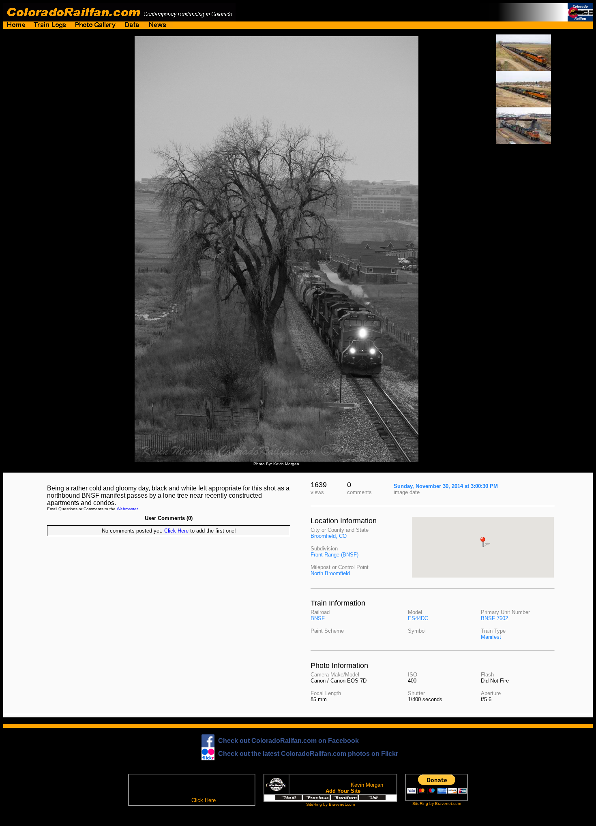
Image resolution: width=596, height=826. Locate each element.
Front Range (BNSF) (334, 555)
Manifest (491, 637)
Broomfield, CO (329, 536)
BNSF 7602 (494, 618)
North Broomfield (330, 573)
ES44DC (418, 618)
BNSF (318, 618)
